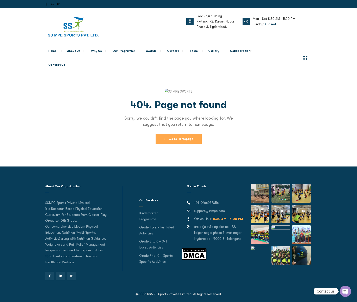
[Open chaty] (345, 291)
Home (52, 50)
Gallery (213, 50)
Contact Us (56, 64)
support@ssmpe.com (209, 211)
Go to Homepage (180, 138)
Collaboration (240, 50)
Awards (151, 50)
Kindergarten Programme (148, 216)
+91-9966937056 (206, 203)
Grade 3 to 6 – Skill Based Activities (153, 244)
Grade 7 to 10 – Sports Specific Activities (156, 259)
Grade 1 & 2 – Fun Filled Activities (156, 230)
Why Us (96, 50)
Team (194, 50)
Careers (173, 50)
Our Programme (124, 50)
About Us (73, 50)
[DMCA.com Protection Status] (194, 254)
